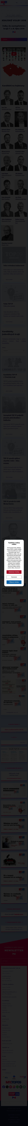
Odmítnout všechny (14, 572)
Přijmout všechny (14, 582)
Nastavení (14, 577)
